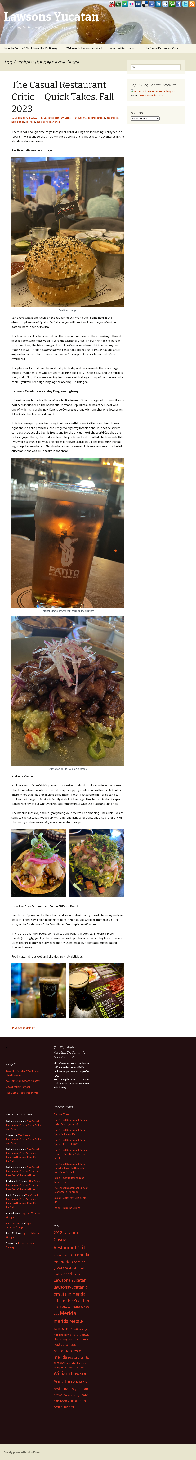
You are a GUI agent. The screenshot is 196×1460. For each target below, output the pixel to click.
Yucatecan (70, 1395)
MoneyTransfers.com (152, 95)
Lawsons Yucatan (70, 1280)
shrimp (57, 1367)
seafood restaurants (75, 1363)
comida (70, 1255)
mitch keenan (13, 1223)
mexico (71, 1328)
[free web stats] (8, 1047)
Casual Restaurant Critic (57, 117)
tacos (70, 1367)
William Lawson (71, 1373)
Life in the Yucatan (71, 1300)
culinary (82, 117)
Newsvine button (118, 4)
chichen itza (60, 1255)
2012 (58, 1232)
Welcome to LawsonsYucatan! (84, 48)
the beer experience (48, 121)
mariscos (78, 1306)
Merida (68, 1313)
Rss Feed (192, 4)
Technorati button (172, 4)
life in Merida (73, 1294)
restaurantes (65, 1344)
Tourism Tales (61, 1114)
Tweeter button (185, 4)
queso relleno (81, 1339)
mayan (56, 1314)
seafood (30, 121)
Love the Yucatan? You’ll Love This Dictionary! (31, 48)
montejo (83, 1329)
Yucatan (63, 1381)
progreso (67, 1339)
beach (65, 1233)
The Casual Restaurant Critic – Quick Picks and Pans (23, 1125)
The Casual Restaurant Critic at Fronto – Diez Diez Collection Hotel (71, 1154)
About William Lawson (123, 48)
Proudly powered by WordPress (22, 1452)
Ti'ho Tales (78, 1367)
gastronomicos (96, 117)
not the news (62, 1335)
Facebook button (179, 4)
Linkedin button (158, 4)
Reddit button (165, 4)
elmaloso (75, 1268)
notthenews (80, 1334)
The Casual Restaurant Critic (161, 48)
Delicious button (145, 4)
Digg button (138, 4)
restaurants (78, 1357)
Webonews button (152, 4)
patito (20, 121)
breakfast (73, 1233)
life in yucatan (63, 1306)
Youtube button (112, 4)
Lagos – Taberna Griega (67, 1207)
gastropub (112, 117)
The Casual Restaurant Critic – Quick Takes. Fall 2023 (62, 96)
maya (86, 1307)
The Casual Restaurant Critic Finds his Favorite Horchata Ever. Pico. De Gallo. (70, 1168)
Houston (76, 1274)
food (68, 1273)
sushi (63, 1367)
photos (57, 1339)
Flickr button (132, 4)
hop (13, 121)
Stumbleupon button (125, 4)
